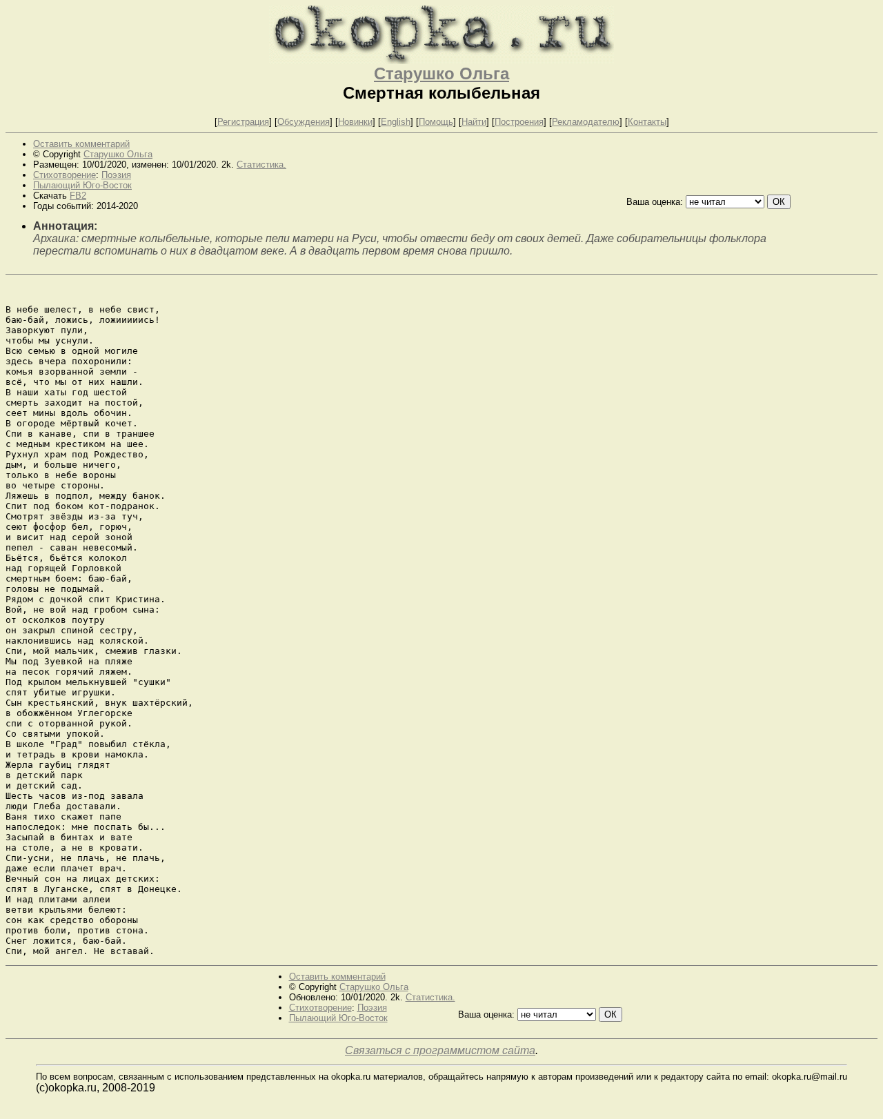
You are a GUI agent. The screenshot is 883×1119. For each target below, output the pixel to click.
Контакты (647, 122)
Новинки (355, 122)
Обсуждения (303, 122)
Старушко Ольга (441, 73)
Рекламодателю (585, 122)
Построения (519, 122)
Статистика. (261, 164)
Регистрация (243, 122)
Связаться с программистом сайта (440, 1050)
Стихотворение (64, 175)
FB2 (78, 195)
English (395, 122)
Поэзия (116, 175)
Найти (474, 122)
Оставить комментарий (81, 144)
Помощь (436, 122)
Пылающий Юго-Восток (82, 185)
